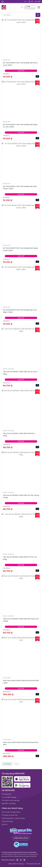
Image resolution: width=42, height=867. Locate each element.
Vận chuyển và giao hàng (11, 812)
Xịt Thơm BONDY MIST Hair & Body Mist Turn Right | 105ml (20, 311)
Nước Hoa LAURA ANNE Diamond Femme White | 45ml (21, 682)
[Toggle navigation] (38, 7)
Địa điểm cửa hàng (8, 803)
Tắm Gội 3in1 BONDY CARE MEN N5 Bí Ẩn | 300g (19, 435)
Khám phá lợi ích (21, 838)
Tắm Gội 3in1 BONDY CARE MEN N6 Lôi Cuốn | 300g (20, 373)
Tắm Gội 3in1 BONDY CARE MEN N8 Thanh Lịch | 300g (21, 620)
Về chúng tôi (6, 794)
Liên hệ (4, 824)
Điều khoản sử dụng (16, 864)
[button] (30, 7)
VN (39, 1)
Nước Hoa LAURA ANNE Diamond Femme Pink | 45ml (21, 743)
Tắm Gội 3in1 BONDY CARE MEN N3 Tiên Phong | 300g (21, 496)
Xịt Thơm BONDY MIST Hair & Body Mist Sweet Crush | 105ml (20, 249)
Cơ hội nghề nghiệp (9, 797)
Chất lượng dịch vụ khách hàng (13, 818)
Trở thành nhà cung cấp (10, 800)
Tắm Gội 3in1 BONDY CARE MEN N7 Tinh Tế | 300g (20, 558)
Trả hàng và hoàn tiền (10, 815)
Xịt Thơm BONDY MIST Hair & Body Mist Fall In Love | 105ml (20, 64)
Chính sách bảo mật (33, 864)
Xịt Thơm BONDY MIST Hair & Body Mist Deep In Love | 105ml (20, 126)
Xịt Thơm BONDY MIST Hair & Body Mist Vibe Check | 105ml (20, 187)
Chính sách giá (7, 821)
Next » (16, 764)
